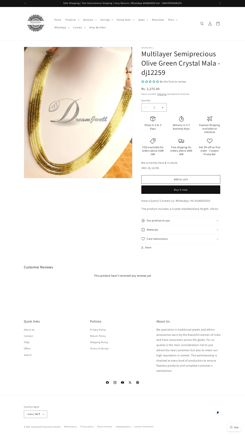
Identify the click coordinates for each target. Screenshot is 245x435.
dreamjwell (36, 427)
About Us (29, 329)
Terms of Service (99, 348)
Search (28, 354)
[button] (72, 19)
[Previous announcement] (25, 3)
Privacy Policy (98, 329)
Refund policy (70, 426)
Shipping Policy (99, 342)
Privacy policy (87, 426)
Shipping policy (123, 426)
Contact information (144, 426)
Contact (28, 335)
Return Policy (98, 335)
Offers (27, 348)
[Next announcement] (220, 3)
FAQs (26, 342)
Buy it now (181, 189)
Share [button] (148, 247)
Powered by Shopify (51, 427)
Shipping (161, 94)
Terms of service (104, 426)
